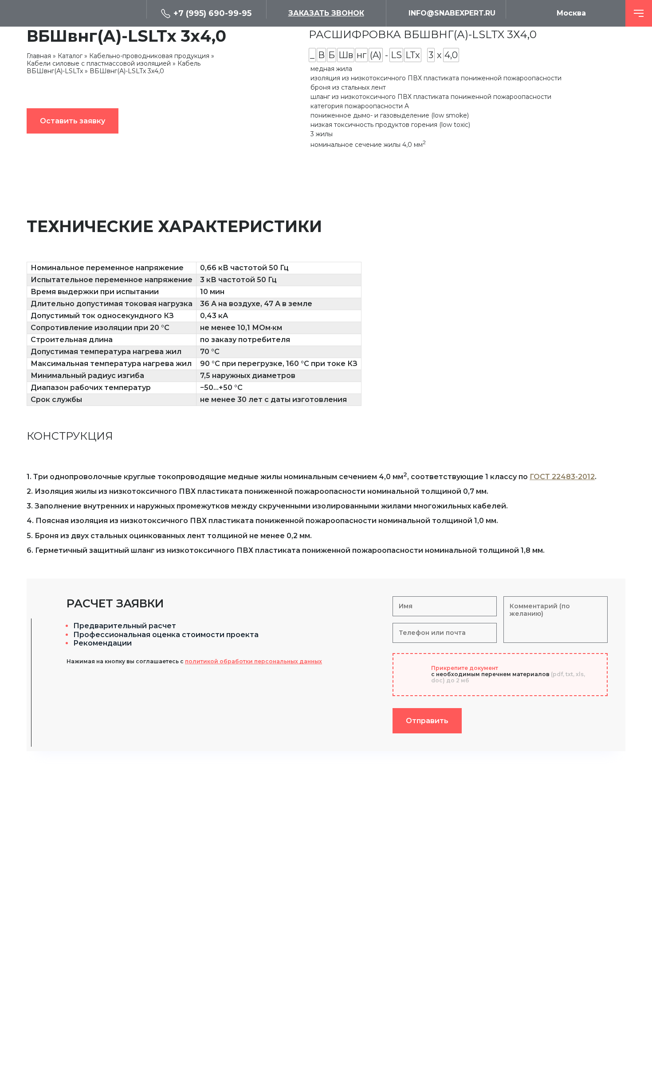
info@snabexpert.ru (451, 13)
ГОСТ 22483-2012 (562, 477)
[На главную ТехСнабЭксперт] (86, 13)
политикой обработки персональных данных (253, 661)
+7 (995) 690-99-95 (212, 13)
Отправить (427, 721)
